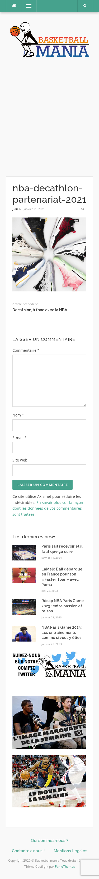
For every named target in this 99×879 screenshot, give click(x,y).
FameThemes (65, 866)
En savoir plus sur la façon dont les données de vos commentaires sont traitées (47, 508)
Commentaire (26, 350)
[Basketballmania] (49, 39)
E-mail (19, 437)
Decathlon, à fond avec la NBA (39, 310)
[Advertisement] (49, 117)
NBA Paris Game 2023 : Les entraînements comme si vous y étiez (61, 632)
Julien (16, 209)
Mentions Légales (70, 850)
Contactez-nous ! (28, 850)
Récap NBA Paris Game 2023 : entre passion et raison (62, 606)
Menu (26, 5)
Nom (18, 415)
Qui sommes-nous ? (49, 840)
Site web (19, 460)
